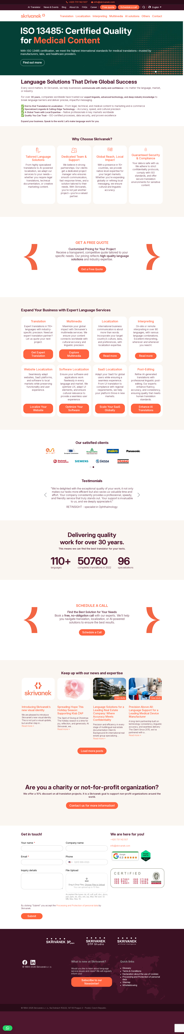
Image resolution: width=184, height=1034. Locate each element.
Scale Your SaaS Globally (110, 408)
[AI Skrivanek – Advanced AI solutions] (127, 941)
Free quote (108, 7)
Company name (75, 843)
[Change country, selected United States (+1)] (70, 862)
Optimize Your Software (74, 408)
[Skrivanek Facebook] (24, 962)
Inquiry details (29, 870)
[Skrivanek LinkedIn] (32, 962)
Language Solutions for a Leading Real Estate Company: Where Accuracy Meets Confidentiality (108, 713)
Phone (69, 856)
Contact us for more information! (92, 805)
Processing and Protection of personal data (77, 905)
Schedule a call (128, 7)
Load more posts (92, 751)
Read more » (28, 726)
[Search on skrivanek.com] (144, 7)
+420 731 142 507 (78, 2)
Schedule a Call (92, 632)
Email (25, 856)
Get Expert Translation (38, 354)
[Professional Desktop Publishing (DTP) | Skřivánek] (96, 941)
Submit (31, 916)
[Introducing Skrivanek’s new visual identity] (38, 689)
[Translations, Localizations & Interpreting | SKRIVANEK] (33, 16)
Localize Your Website (38, 408)
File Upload (72, 870)
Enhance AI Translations (145, 408)
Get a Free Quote (92, 269)
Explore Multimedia (74, 354)
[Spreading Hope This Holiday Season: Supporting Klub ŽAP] (73, 689)
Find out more (32, 62)
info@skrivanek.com (104, 2)
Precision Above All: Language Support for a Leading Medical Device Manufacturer (144, 711)
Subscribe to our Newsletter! (91, 982)
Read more (110, 355)
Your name (28, 843)
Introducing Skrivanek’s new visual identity (36, 708)
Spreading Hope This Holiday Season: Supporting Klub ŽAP (70, 710)
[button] (45, 498)
